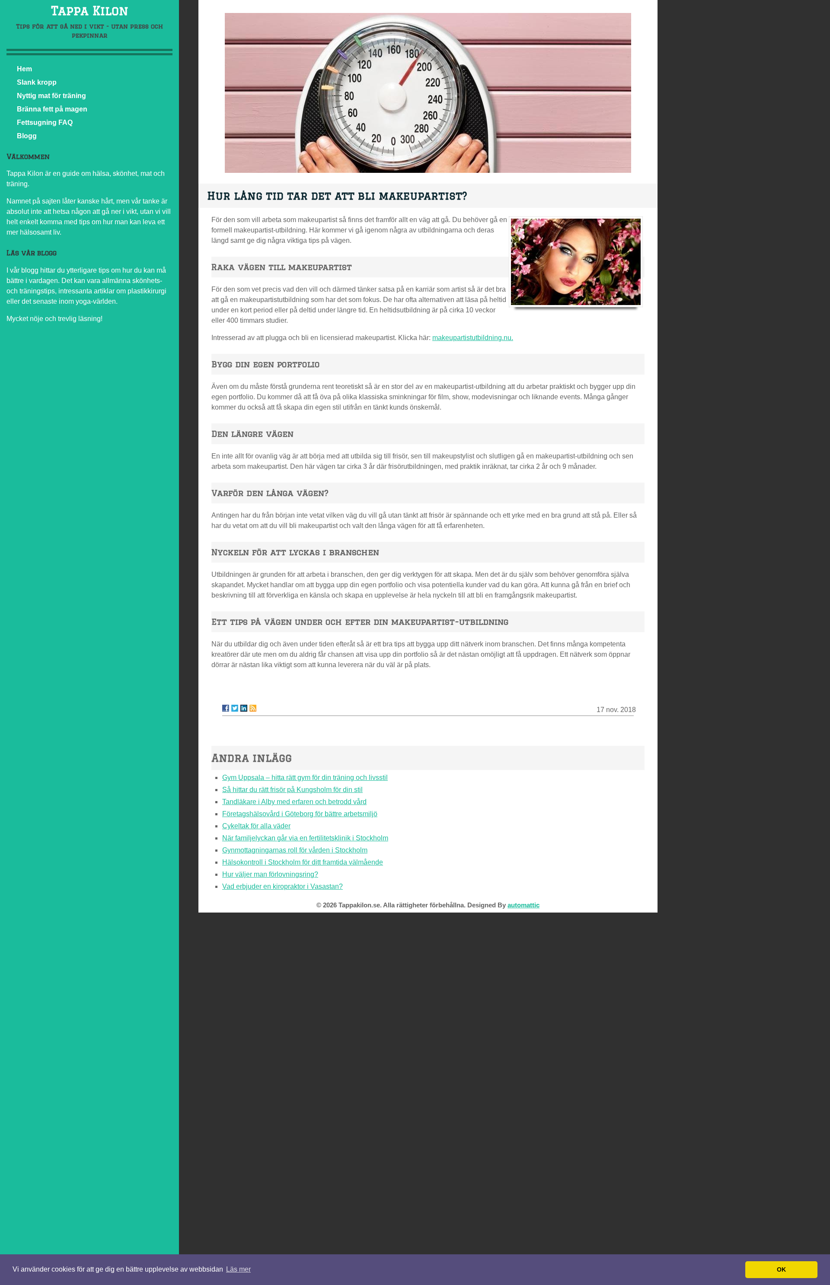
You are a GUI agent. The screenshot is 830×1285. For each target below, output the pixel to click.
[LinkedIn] (243, 708)
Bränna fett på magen (52, 109)
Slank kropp (37, 82)
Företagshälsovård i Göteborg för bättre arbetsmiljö (299, 813)
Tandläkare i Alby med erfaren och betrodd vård (294, 801)
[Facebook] (225, 708)
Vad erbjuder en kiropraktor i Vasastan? (282, 886)
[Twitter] (234, 708)
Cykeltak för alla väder (256, 826)
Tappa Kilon (89, 10)
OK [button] (781, 1269)
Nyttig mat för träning (51, 95)
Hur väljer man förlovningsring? (270, 874)
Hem (24, 69)
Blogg (27, 136)
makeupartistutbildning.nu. (472, 337)
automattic (524, 905)
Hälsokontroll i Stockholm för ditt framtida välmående (302, 862)
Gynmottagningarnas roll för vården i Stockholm (294, 850)
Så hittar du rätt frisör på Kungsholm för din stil (292, 789)
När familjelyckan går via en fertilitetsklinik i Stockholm (305, 838)
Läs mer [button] (238, 1269)
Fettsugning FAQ (45, 122)
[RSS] (252, 708)
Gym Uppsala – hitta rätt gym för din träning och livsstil (305, 777)
